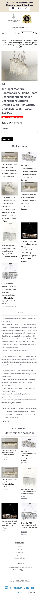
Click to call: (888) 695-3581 (19, 28)
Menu (3, 33)
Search (20, 547)
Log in (33, 33)
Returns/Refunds (19, 558)
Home (4, 40)
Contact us (19, 552)
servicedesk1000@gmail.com (19, 570)
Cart (18, 33)
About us (19, 549)
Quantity (5, 128)
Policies (19, 555)
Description (19, 313)
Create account (36, 33)
